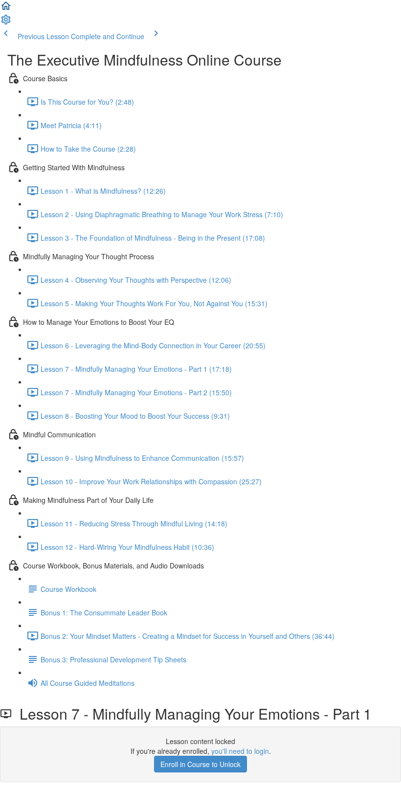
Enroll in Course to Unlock (200, 764)
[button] (6, 9)
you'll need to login (240, 751)
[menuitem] (6, 22)
